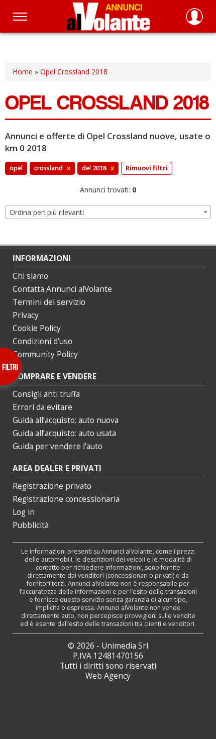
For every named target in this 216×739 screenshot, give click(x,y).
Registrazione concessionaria (66, 499)
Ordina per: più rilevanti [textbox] (47, 212)
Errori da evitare (42, 407)
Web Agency (108, 676)
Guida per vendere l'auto (57, 446)
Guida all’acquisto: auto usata (64, 433)
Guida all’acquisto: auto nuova (66, 420)
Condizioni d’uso (42, 341)
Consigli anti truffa (46, 394)
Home (23, 71)
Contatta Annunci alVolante (62, 289)
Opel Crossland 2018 (73, 71)
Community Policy (45, 354)
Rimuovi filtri (147, 168)
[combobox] (108, 212)
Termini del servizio (49, 302)
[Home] (108, 16)
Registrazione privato (52, 486)
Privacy (26, 315)
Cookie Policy (37, 328)
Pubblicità (31, 525)
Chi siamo (30, 276)
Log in (24, 512)
